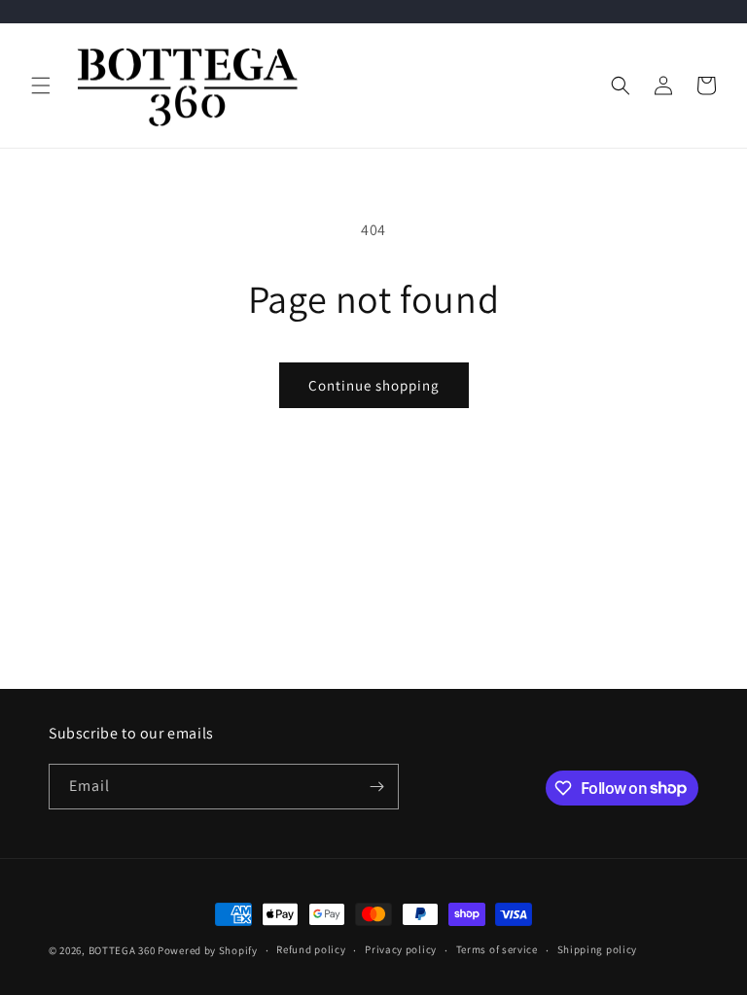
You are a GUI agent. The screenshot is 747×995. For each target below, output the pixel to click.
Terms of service (497, 949)
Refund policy (310, 949)
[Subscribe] (376, 786)
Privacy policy (401, 949)
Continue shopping (374, 385)
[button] (40, 85)
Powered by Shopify (208, 950)
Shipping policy (597, 949)
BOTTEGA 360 (122, 950)
